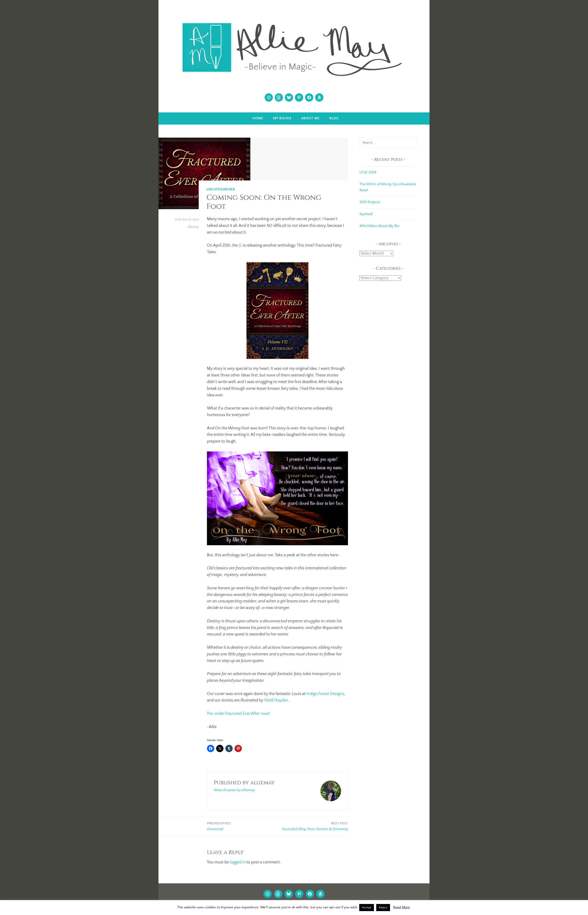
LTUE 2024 (367, 172)
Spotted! (366, 214)
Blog (334, 118)
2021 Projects (369, 202)
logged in (238, 862)
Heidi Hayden (276, 700)
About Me (310, 118)
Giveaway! (219, 826)
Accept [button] (366, 907)
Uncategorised (220, 189)
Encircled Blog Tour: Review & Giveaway (315, 826)
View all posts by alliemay (234, 790)
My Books (282, 118)
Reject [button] (383, 907)
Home (257, 118)
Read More (401, 907)
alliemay (193, 227)
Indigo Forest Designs (325, 694)
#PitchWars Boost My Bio (379, 226)
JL (240, 245)
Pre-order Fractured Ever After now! (238, 713)
